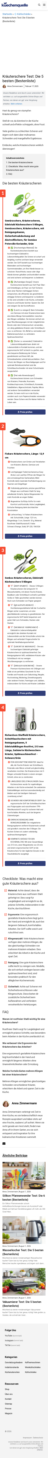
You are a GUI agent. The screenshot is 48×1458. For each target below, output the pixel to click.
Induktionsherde (12, 1367)
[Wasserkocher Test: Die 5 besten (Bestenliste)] (24, 1242)
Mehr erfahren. (40, 1449)
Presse (8, 1408)
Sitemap (8, 1404)
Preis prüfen (26, 412)
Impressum (27, 1438)
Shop (7, 1389)
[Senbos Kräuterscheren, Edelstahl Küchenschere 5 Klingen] (25, 561)
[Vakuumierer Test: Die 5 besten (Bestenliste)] (24, 1293)
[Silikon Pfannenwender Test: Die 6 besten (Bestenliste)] (24, 1187)
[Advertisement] (24, 48)
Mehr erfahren (16, 104)
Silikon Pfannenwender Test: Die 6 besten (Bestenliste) (23, 1197)
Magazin (8, 1413)
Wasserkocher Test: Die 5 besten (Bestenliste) (22, 1252)
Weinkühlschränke (32, 1367)
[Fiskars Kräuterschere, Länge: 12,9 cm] (25, 437)
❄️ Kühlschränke (22, 14)
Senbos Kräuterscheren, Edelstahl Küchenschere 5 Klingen (24, 579)
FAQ (9, 174)
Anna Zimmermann (24, 1103)
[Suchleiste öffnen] (39, 5)
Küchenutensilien (12, 1372)
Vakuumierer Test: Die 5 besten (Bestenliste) (21, 1303)
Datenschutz (38, 1438)
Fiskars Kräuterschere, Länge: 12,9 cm (24, 455)
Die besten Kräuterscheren (19, 162)
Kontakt (8, 1399)
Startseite (7, 14)
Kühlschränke (30, 1372)
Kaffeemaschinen (32, 1362)
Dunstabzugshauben (14, 1362)
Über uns (9, 1394)
